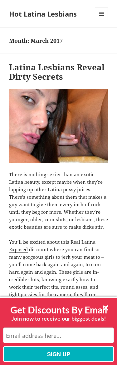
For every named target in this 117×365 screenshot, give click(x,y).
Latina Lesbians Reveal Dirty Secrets (57, 72)
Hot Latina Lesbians (43, 13)
